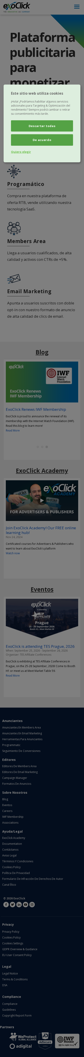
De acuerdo (42, 140)
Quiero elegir (21, 152)
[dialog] (42, 123)
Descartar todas (42, 126)
